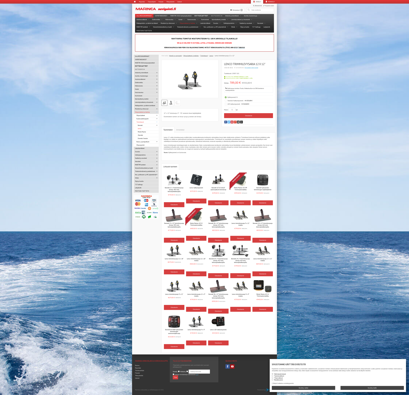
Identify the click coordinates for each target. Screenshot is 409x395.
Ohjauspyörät (140, 145)
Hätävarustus (169, 19)
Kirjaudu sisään (269, 5)
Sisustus (215, 23)
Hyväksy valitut (303, 388)
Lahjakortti (267, 27)
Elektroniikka (156, 19)
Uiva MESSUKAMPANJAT (144, 16)
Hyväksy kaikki (372, 388)
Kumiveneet (205, 19)
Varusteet (260, 23)
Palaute (161, 2)
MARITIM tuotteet (142, 27)
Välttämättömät (280, 374)
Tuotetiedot (168, 130)
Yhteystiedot (170, 2)
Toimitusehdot (139, 370)
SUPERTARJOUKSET (161, 16)
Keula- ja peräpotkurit (142, 142)
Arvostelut (180, 130)
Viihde (233, 27)
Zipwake (140, 135)
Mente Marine (142, 132)
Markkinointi (278, 380)
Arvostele (251, 68)
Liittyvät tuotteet (170, 166)
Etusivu (137, 365)
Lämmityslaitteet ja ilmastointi (240, 19)
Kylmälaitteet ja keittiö (219, 19)
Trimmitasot (140, 122)
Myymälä (142, 2)
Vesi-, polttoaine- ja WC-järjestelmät (215, 27)
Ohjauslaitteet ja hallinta (187, 23)
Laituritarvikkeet (205, 23)
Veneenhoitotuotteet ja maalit (162, 27)
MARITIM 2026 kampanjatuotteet (181, 16)
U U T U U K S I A (216, 16)
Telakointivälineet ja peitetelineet (187, 27)
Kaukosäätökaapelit (142, 119)
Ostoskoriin (248, 116)
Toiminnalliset (279, 376)
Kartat (180, 19)
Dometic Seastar (143, 138)
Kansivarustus (192, 19)
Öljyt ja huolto (244, 27)
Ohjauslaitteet (140, 115)
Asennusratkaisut (142, 19)
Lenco (139, 128)
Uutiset (179, 2)
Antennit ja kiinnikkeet (232, 16)
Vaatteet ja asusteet (246, 23)
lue (197, 374)
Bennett (140, 125)
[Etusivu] (135, 2)
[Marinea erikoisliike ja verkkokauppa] (166, 9)
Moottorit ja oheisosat (168, 23)
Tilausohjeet (152, 2)
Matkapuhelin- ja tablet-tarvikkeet (147, 23)
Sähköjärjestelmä (228, 23)
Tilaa (175, 377)
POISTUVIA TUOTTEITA (144, 31)
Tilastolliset (278, 378)
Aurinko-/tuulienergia (250, 16)
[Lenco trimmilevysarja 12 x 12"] (190, 80)
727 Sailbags (256, 27)
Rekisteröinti (258, 5)
